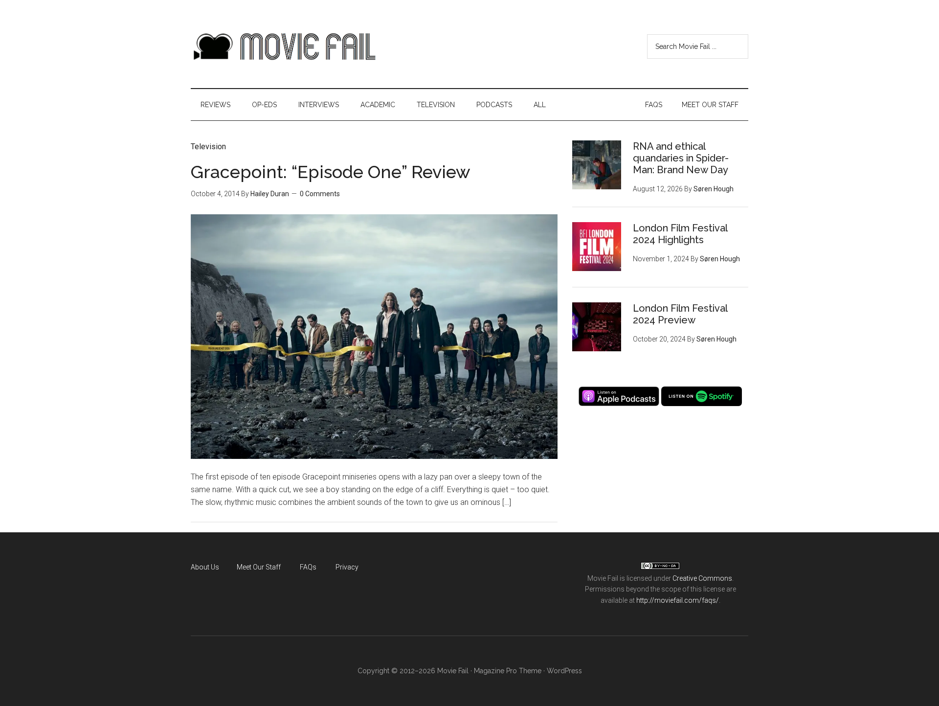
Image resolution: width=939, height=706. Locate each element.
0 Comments (320, 194)
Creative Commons (702, 578)
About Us (205, 567)
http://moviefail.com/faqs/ (677, 600)
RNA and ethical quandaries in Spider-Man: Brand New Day (681, 158)
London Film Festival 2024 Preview (680, 314)
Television (208, 146)
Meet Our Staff (259, 567)
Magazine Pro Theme (507, 671)
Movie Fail (284, 46)
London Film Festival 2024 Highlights (680, 234)
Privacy (346, 567)
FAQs (308, 567)
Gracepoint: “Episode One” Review (330, 171)
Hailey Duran (269, 194)
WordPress (564, 671)
